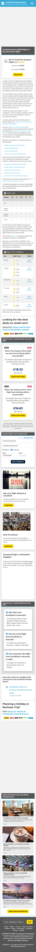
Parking (7, 928)
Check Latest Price (18, 376)
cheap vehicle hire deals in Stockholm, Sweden (16, 328)
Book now (18, 74)
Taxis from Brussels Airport (12, 173)
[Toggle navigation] (32, 3)
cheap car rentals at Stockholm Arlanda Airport (15, 712)
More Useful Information (18, 911)
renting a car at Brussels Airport (17, 127)
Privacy (15, 930)
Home (6, 926)
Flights (12, 926)
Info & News (20, 928)
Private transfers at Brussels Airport (14, 167)
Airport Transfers (27, 926)
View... (5, 824)
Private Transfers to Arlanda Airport (14, 145)
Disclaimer (29, 928)
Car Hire (18, 926)
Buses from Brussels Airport (12, 170)
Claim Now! (8, 505)
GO (29, 922)
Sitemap (21, 930)
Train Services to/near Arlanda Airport (15, 154)
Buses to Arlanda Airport (11, 148)
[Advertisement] (18, 26)
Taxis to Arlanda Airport (11, 151)
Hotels (13, 928)
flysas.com (14, 236)
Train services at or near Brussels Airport (16, 176)
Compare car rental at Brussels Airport (15, 164)
